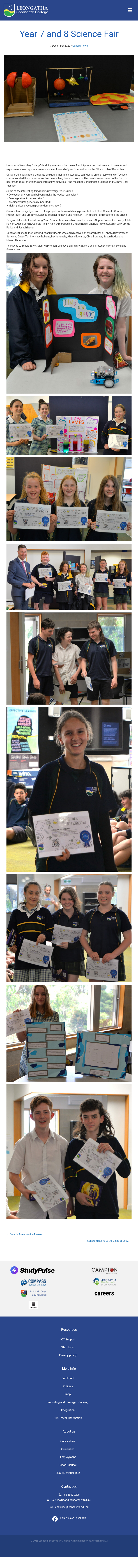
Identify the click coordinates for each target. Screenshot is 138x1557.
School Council (68, 1465)
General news (80, 45)
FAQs (68, 1394)
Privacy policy (68, 1355)
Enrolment (68, 1378)
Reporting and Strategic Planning (67, 1402)
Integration (68, 1410)
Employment (68, 1457)
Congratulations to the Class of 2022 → (109, 1240)
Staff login (67, 1347)
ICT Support (67, 1339)
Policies (68, 1386)
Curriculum (67, 1449)
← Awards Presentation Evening (24, 1234)
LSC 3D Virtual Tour (68, 1473)
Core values (67, 1441)
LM (106, 1540)
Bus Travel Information (68, 1418)
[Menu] (130, 10)
